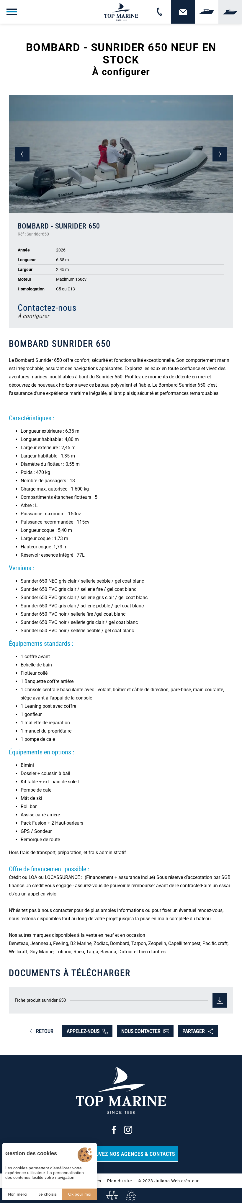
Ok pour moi (79, 1194)
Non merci (17, 1194)
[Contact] (183, 12)
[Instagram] (128, 1130)
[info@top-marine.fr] (111, 1195)
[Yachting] (230, 12)
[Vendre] (206, 12)
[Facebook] (114, 1130)
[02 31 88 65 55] (159, 12)
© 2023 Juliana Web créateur (168, 1181)
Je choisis (47, 1194)
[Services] (130, 1195)
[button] (22, 154)
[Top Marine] (121, 12)
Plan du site (119, 1181)
